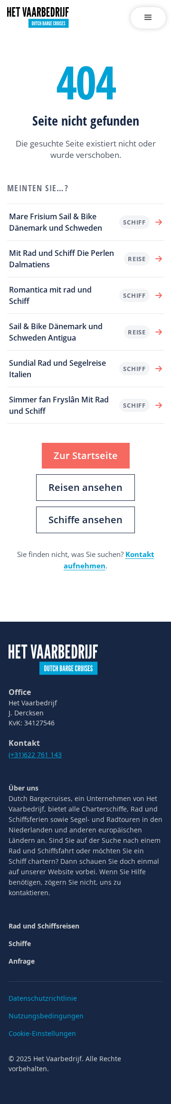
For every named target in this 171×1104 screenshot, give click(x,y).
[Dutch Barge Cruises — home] (53, 659)
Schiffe (20, 943)
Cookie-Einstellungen (42, 1033)
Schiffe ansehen (85, 519)
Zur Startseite (86, 455)
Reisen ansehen (85, 487)
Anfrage (22, 961)
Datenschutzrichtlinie (43, 998)
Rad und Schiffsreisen (44, 925)
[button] (148, 18)
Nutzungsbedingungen (46, 1015)
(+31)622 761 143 (35, 754)
